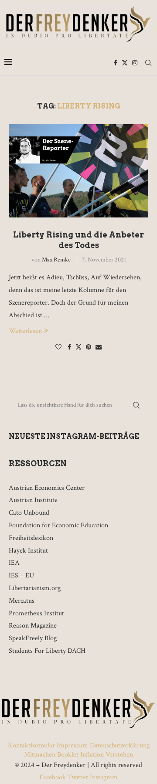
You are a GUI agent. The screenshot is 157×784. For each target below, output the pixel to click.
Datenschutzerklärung (120, 745)
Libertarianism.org (35, 588)
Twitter (78, 777)
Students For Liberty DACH (47, 650)
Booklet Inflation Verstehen (95, 754)
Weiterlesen (25, 331)
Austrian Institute (33, 500)
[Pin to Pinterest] (88, 347)
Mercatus (21, 600)
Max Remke (56, 260)
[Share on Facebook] (69, 347)
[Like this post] (58, 347)
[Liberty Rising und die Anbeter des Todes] (78, 170)
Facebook (53, 777)
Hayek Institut (28, 550)
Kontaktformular (32, 745)
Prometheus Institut (36, 613)
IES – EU (21, 575)
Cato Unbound (29, 512)
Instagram (103, 777)
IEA (14, 562)
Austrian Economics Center (47, 487)
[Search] (148, 62)
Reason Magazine (33, 625)
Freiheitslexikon (31, 538)
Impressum (72, 745)
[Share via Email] (99, 347)
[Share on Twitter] (78, 347)
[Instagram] (134, 62)
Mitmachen (39, 754)
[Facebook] (115, 62)
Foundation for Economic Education (58, 525)
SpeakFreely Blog (33, 638)
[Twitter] (125, 62)
